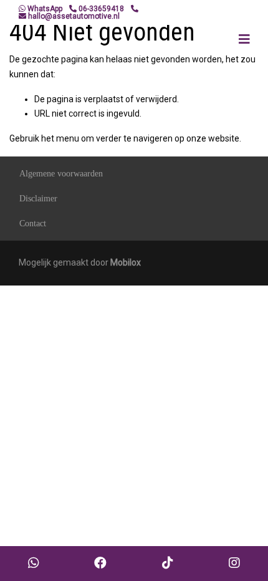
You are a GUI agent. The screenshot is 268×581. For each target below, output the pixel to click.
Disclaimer (38, 198)
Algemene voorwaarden (61, 173)
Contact (32, 223)
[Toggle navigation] (244, 39)
